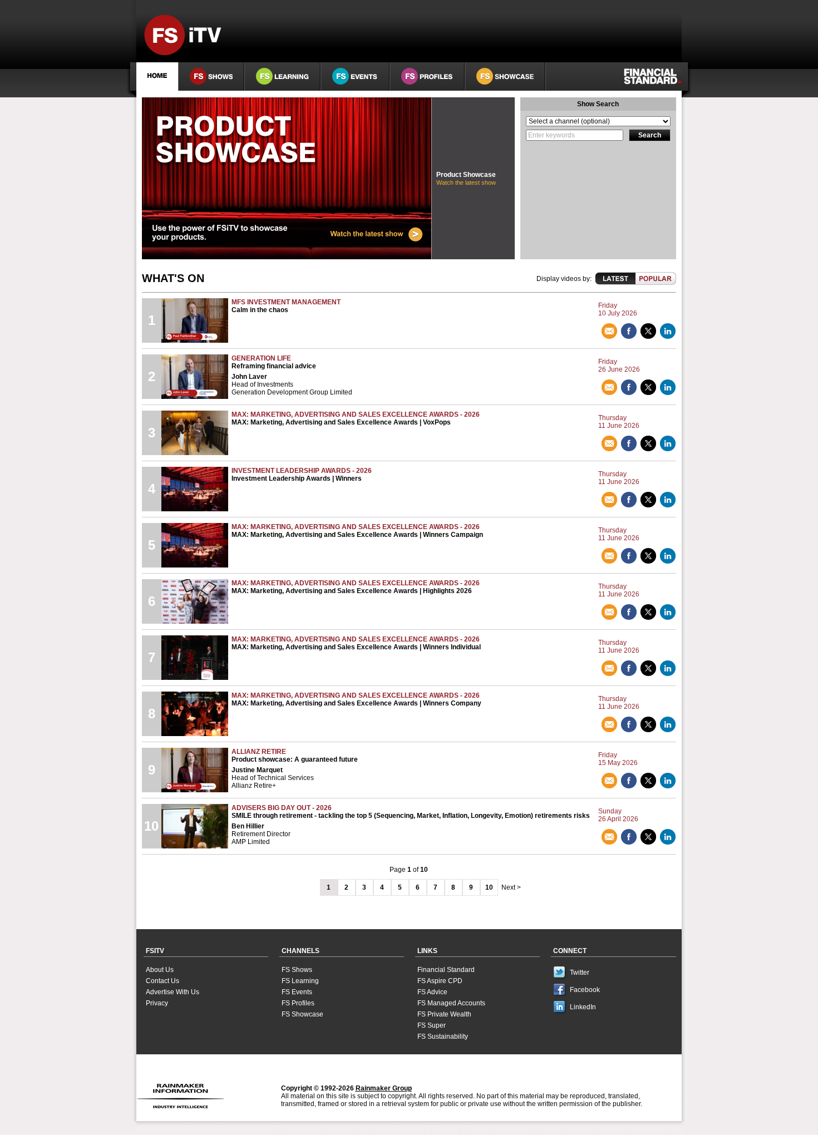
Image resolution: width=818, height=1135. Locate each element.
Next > (511, 887)
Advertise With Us (172, 992)
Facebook (585, 990)
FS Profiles (298, 1003)
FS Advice (432, 992)
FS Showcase (302, 1014)
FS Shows (297, 970)
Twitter (579, 972)
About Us (160, 970)
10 (489, 887)
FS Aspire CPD (439, 981)
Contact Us (162, 981)
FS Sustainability (442, 1036)
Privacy (157, 1003)
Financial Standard (446, 970)
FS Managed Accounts (451, 1003)
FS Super (431, 1025)
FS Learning (300, 981)
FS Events (297, 992)
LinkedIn (583, 1007)
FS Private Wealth (444, 1014)
